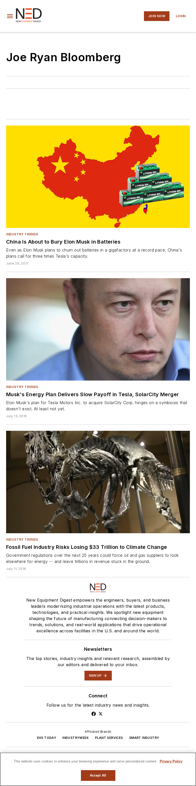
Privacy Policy (171, 761)
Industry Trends (22, 234)
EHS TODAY (46, 738)
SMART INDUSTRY (144, 738)
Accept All (98, 775)
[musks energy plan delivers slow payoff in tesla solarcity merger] (98, 329)
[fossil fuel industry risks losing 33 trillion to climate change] (98, 482)
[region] (98, 769)
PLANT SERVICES (109, 738)
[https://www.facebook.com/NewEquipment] (93, 713)
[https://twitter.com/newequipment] (100, 713)
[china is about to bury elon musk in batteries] (98, 176)
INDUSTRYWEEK (75, 738)
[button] (10, 16)
